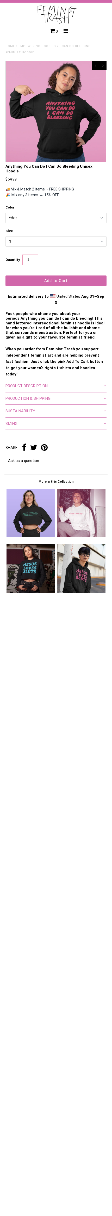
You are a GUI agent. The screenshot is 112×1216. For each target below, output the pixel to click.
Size (9, 231)
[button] (55, 386)
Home (10, 46)
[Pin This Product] (44, 447)
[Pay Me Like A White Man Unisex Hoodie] (81, 535)
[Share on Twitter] (33, 447)
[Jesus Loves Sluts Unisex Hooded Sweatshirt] (81, 591)
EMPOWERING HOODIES (37, 46)
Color (10, 207)
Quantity (12, 260)
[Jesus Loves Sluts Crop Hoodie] (31, 591)
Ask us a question (23, 460)
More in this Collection (56, 481)
